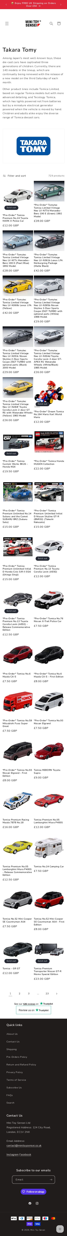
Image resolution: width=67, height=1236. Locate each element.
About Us (12, 1034)
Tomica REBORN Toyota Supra (47, 771)
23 (47, 993)
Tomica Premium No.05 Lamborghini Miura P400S (48, 821)
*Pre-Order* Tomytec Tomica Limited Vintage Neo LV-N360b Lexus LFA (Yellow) (17, 304)
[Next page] (56, 993)
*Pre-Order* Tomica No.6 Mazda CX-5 (17, 675)
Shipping (12, 1049)
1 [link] (10, 993)
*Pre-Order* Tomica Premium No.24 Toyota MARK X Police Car (15, 218)
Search (10, 1102)
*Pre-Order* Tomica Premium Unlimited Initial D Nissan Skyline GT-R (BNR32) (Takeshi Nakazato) (48, 516)
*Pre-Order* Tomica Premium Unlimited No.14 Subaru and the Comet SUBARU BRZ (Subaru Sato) (17, 516)
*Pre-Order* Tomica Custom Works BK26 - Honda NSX (15, 464)
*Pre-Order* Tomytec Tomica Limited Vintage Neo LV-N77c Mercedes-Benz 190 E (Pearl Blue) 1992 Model (16, 260)
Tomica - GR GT (11, 968)
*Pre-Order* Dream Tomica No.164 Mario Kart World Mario (49, 414)
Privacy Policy (15, 1072)
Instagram (13, 1154)
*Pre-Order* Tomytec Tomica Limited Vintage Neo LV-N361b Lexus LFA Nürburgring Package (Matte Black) (48, 260)
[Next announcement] (60, 4)
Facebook (25, 1154)
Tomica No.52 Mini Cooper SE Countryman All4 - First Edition (49, 921)
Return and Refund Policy (21, 1064)
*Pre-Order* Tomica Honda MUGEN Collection (49, 462)
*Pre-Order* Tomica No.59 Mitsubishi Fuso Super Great (17, 723)
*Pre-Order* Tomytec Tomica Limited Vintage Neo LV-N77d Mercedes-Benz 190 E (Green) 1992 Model (48, 211)
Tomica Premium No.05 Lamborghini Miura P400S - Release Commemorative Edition (17, 871)
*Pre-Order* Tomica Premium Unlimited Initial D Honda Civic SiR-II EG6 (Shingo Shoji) (17, 570)
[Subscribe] (51, 1180)
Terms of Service (16, 1080)
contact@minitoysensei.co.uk (24, 1145)
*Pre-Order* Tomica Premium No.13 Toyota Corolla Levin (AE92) (46, 569)
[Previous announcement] (6, 4)
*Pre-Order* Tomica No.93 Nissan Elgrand (48, 722)
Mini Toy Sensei (37, 1230)
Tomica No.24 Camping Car (49, 866)
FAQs (10, 1095)
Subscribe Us (14, 1087)
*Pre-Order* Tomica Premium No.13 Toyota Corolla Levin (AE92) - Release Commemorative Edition (16, 624)
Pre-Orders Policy (17, 1057)
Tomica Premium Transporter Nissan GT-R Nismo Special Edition (47, 971)
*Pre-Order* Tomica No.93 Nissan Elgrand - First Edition (17, 773)
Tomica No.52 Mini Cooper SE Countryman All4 (17, 920)
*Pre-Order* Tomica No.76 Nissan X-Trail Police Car (48, 620)
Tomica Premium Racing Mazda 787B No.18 (16, 821)
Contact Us (13, 1041)
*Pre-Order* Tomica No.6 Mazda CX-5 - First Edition (49, 675)
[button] (7, 23)
